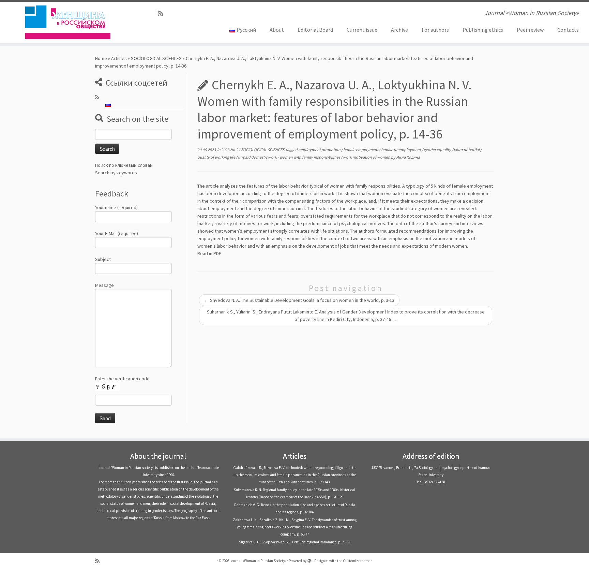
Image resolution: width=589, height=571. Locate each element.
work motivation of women (367, 157)
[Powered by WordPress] (309, 559)
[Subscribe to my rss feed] (163, 13)
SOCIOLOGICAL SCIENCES (156, 58)
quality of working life (216, 157)
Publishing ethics (483, 29)
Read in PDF (209, 253)
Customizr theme (356, 560)
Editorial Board (315, 29)
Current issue (362, 29)
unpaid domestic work (257, 157)
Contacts (568, 29)
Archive (399, 29)
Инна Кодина (408, 157)
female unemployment (401, 149)
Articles (119, 58)
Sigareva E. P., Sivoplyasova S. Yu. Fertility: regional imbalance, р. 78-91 (294, 542)
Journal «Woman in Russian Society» (258, 560)
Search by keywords (116, 173)
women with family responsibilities (310, 157)
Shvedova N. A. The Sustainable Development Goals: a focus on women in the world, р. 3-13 (299, 300)
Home (101, 58)
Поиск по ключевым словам (124, 165)
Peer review (530, 29)
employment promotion (319, 149)
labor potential (467, 149)
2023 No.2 (230, 149)
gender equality (438, 149)
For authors (435, 29)
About (277, 29)
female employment (361, 149)
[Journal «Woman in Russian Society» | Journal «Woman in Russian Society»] (68, 22)
